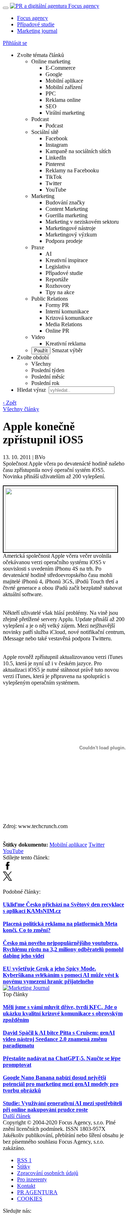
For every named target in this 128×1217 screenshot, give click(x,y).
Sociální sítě (44, 132)
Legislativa (58, 267)
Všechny (41, 364)
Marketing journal (37, 31)
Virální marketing (65, 113)
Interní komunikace (67, 311)
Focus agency (32, 18)
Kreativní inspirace (67, 260)
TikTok (54, 177)
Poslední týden (47, 370)
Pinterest (55, 164)
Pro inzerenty (32, 1179)
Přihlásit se (15, 43)
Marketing (42, 196)
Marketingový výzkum (71, 235)
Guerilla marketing (66, 215)
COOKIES (29, 1199)
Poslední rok (45, 383)
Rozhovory (58, 286)
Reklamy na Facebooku (72, 170)
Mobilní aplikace (64, 81)
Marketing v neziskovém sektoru (82, 222)
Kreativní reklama (66, 343)
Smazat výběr (66, 350)
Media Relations (64, 324)
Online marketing (50, 61)
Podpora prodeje (64, 241)
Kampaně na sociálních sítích (78, 151)
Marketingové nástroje (71, 228)
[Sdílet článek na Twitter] (7, 879)
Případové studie (35, 24)
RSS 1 (24, 1160)
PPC (51, 93)
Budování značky (65, 202)
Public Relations (49, 299)
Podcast (40, 119)
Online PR (57, 331)
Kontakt (26, 1186)
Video (38, 337)
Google (54, 74)
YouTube (56, 190)
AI (49, 254)
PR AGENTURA (37, 1192)
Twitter (54, 183)
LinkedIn (56, 158)
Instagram (57, 145)
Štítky (23, 1167)
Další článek (17, 1116)
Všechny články (21, 409)
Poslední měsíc (48, 377)
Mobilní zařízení (64, 87)
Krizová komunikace (69, 318)
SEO (51, 106)
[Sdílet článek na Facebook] (7, 868)
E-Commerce (60, 68)
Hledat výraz (32, 390)
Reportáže (57, 279)
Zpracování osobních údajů (47, 1173)
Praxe (37, 247)
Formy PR (57, 305)
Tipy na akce (60, 292)
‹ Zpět (9, 403)
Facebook (57, 138)
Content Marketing (67, 209)
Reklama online (63, 100)
